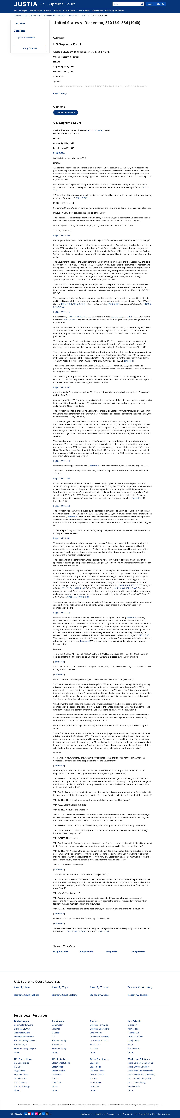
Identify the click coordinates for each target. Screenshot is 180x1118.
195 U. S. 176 (66, 588)
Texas (55, 1086)
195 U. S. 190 (79, 588)
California (56, 1074)
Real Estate (95, 1044)
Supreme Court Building (65, 994)
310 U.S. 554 (95, 130)
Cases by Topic (60, 987)
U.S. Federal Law (23, 1059)
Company (111, 1114)
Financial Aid (133, 1032)
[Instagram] (36, 1113)
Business (94, 1021)
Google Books (86, 951)
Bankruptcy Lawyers (23, 1025)
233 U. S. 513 (129, 316)
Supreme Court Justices (26, 994)
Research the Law (52, 10)
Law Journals (134, 1040)
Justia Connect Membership (140, 1063)
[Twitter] (47, 1113)
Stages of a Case (99, 994)
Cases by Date (22, 987)
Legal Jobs (95, 1063)
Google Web (112, 951)
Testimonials (134, 1086)
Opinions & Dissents (65, 112)
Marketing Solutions (114, 10)
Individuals (58, 1021)
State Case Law (59, 1070)
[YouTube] (29, 1113)
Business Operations (99, 1028)
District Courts (20, 1082)
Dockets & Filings (22, 1086)
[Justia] (25, 4)
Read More (58, 93)
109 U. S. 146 (66, 304)
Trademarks (95, 1082)
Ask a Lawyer (35, 10)
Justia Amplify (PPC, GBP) (139, 1078)
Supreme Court (21, 1074)
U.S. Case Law (34, 15)
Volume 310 (80, 15)
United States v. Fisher (76, 931)
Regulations (19, 1070)
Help (119, 1114)
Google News (138, 951)
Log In (150, 4)
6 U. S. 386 (104, 931)
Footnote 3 (137, 498)
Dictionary (132, 1025)
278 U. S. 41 (72, 597)
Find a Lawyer (20, 10)
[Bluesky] (43, 1113)
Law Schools (69, 10)
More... (17, 1052)
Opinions (19, 30)
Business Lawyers (22, 1028)
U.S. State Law (59, 1059)
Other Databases (99, 1059)
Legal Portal (100, 1114)
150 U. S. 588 (73, 316)
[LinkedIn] (25, 1113)
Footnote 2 (94, 465)
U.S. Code (18, 1066)
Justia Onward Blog (137, 1082)
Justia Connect (87, 1114)
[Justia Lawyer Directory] (50, 1113)
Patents (93, 1078)
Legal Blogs (95, 1066)
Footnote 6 (85, 641)
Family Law (57, 1044)
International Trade (99, 1040)
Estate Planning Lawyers (25, 1040)
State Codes (57, 1066)
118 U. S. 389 (69, 319)
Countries (94, 1086)
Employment (96, 1032)
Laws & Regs (84, 10)
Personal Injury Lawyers (25, 1048)
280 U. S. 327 (124, 585)
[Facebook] (32, 1113)
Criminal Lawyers (22, 1032)
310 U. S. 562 (81, 198)
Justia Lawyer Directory (138, 1066)
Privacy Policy (144, 1114)
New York (56, 1082)
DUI (54, 1036)
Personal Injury (59, 1048)
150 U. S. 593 (85, 316)
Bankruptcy (57, 1025)
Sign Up (160, 4)
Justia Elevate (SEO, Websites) (141, 1074)
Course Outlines (135, 1036)
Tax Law (94, 1048)
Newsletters (97, 10)
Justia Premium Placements (140, 1070)
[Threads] (39, 1113)
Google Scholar (60, 951)
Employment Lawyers (24, 1036)
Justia (16, 15)
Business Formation (99, 1025)
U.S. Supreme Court (50, 15)
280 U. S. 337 (136, 585)
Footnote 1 (128, 360)
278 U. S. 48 (84, 597)
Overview (19, 23)
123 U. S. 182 (113, 304)
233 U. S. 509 (116, 316)
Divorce (55, 1032)
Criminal (56, 1028)
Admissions (133, 1028)
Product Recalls (97, 1074)
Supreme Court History (140, 987)
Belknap (60, 307)
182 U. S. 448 (131, 588)
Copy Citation (30, 48)
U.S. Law (23, 15)
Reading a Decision (138, 994)
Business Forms (97, 1070)
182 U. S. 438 (119, 588)
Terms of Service (130, 1114)
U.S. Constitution (21, 1063)
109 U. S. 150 (79, 304)
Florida (55, 1078)
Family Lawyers (21, 1044)
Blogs (130, 1044)
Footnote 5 (131, 617)
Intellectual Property (99, 1036)
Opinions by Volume (67, 15)
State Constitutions (61, 1063)
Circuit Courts (20, 1078)
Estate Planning (59, 1040)
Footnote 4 (72, 516)
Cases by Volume (99, 987)
